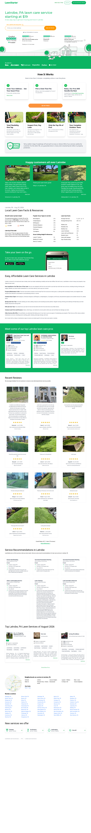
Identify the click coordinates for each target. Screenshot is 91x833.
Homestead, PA (25, 705)
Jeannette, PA (73, 705)
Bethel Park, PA (57, 698)
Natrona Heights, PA (26, 711)
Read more (27, 194)
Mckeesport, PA (57, 707)
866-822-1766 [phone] (59, 2)
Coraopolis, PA (57, 702)
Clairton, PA (24, 702)
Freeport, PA (40, 704)
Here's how (9, 95)
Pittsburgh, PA (24, 713)
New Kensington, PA (58, 711)
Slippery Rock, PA (58, 713)
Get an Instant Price (79, 2)
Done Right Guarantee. (78, 93)
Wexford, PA (8, 717)
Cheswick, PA (8, 702)
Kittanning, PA (8, 707)
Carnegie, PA (57, 700)
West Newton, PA (74, 715)
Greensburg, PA (8, 705)
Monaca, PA (7, 709)
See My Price (45, 105)
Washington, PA (41, 715)
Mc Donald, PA (24, 707)
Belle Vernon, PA (41, 698)
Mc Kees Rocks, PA (42, 707)
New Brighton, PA (42, 711)
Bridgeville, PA (8, 700)
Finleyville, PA (24, 704)
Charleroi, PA (73, 700)
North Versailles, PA (74, 711)
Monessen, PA (24, 709)
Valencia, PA (24, 715)
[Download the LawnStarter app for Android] (20, 263)
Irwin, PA (56, 705)
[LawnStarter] (11, 3)
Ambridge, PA (41, 696)
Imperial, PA (40, 705)
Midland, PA (73, 707)
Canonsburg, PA (41, 700)
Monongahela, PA (42, 709)
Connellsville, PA (41, 702)
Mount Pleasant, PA (74, 709)
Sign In (67, 2)
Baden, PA (72, 696)
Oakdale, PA (8, 713)
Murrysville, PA (8, 711)
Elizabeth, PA (8, 704)
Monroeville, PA (57, 709)
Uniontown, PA (8, 715)
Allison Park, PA (25, 696)
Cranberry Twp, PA (74, 702)
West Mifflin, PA (57, 715)
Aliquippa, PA (8, 696)
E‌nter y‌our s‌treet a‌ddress (14, 28)
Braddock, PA (73, 698)
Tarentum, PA (73, 713)
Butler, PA (23, 700)
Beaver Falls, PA (9, 698)
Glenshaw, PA (73, 704)
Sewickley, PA (41, 713)
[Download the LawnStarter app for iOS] (9, 263)
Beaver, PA (23, 698)
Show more (28, 365)
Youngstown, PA (25, 717)
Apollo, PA (56, 696)
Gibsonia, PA (57, 704)
